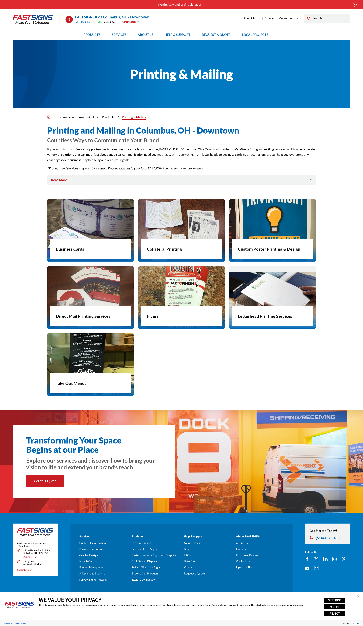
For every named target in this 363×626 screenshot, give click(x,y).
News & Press (251, 18)
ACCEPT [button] (335, 607)
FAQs (187, 555)
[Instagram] (334, 559)
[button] (358, 596)
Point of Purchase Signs (146, 567)
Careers (270, 18)
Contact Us (243, 561)
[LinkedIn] (325, 559)
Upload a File (244, 567)
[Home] (33, 19)
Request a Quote (194, 573)
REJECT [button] (335, 613)
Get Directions (30, 557)
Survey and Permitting (93, 579)
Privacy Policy (8, 623)
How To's (189, 561)
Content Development (93, 543)
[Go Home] (48, 117)
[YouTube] (307, 568)
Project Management (92, 567)
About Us (242, 543)
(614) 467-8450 (82, 22)
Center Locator (288, 18)
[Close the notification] (355, 5)
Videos (188, 567)
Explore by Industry (144, 579)
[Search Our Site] (308, 18)
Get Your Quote (45, 481)
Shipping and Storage (92, 573)
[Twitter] (316, 559)
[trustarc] (354, 623)
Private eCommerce (91, 549)
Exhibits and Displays (144, 561)
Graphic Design (88, 555)
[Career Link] (316, 568)
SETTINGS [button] (334, 600)
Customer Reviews (247, 555)
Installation (86, 561)
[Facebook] (307, 559)
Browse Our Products (145, 573)
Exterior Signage (142, 543)
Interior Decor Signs (144, 549)
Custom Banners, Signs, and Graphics (154, 555)
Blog (187, 549)
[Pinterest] (343, 559)
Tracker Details (20, 623)
